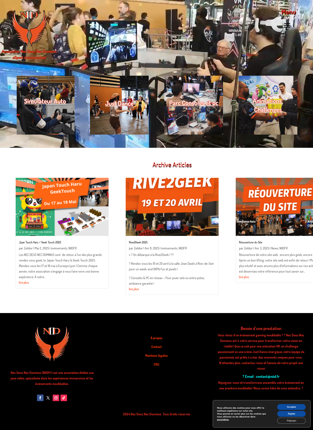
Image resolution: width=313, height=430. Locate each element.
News (274, 248)
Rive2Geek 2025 (138, 242)
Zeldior (28, 248)
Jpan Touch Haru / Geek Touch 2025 (40, 242)
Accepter (291, 406)
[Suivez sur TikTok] (63, 398)
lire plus (24, 282)
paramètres (223, 419)
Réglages (291, 420)
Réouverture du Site (250, 242)
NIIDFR (72, 248)
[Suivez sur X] (48, 398)
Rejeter (291, 413)
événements (59, 248)
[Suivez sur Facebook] (40, 398)
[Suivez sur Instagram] (56, 398)
